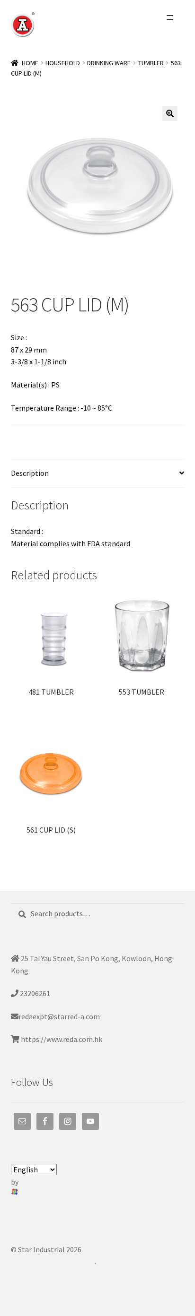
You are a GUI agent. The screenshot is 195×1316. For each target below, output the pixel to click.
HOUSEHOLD (62, 63)
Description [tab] (30, 473)
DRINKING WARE (109, 63)
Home (30, 63)
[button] (169, 113)
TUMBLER (151, 63)
